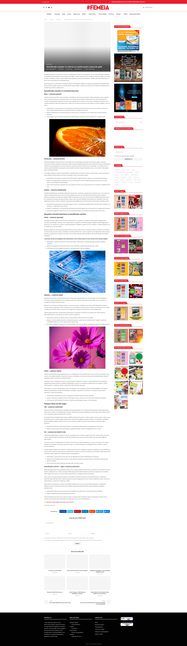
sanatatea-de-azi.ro (76, 636)
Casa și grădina (103, 14)
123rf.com (52, 505)
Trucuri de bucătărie (119, 172)
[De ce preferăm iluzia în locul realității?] (77, 562)
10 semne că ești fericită (54, 570)
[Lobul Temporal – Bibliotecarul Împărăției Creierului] (77, 583)
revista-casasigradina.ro (77, 632)
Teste (128, 169)
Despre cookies (99, 634)
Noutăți (130, 182)
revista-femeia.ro (75, 624)
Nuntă (133, 169)
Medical (127, 174)
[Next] (110, 2)
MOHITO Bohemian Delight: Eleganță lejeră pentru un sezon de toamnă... (131, 1)
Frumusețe (57, 14)
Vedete (125, 14)
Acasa (45, 19)
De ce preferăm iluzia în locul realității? (77, 570)
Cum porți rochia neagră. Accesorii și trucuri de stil (60, 502)
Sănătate (49, 14)
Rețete (136, 172)
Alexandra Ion (53, 69)
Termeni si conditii (99, 629)
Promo (116, 184)
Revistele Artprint (99, 624)
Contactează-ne (99, 627)
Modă (63, 14)
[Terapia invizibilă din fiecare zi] (54, 583)
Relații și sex (76, 14)
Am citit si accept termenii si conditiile (124, 156)
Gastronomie (92, 14)
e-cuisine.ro (74, 628)
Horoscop (111, 14)
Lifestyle (118, 14)
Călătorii (117, 169)
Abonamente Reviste (135, 14)
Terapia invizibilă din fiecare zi (55, 592)
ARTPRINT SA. (47, 634)
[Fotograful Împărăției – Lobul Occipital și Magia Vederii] (99, 562)
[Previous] (109, 2)
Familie (84, 14)
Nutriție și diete (137, 179)
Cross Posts (137, 182)
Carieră (69, 14)
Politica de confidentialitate (102, 631)
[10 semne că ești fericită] (54, 562)
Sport (123, 169)
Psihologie (58, 19)
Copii (122, 174)
